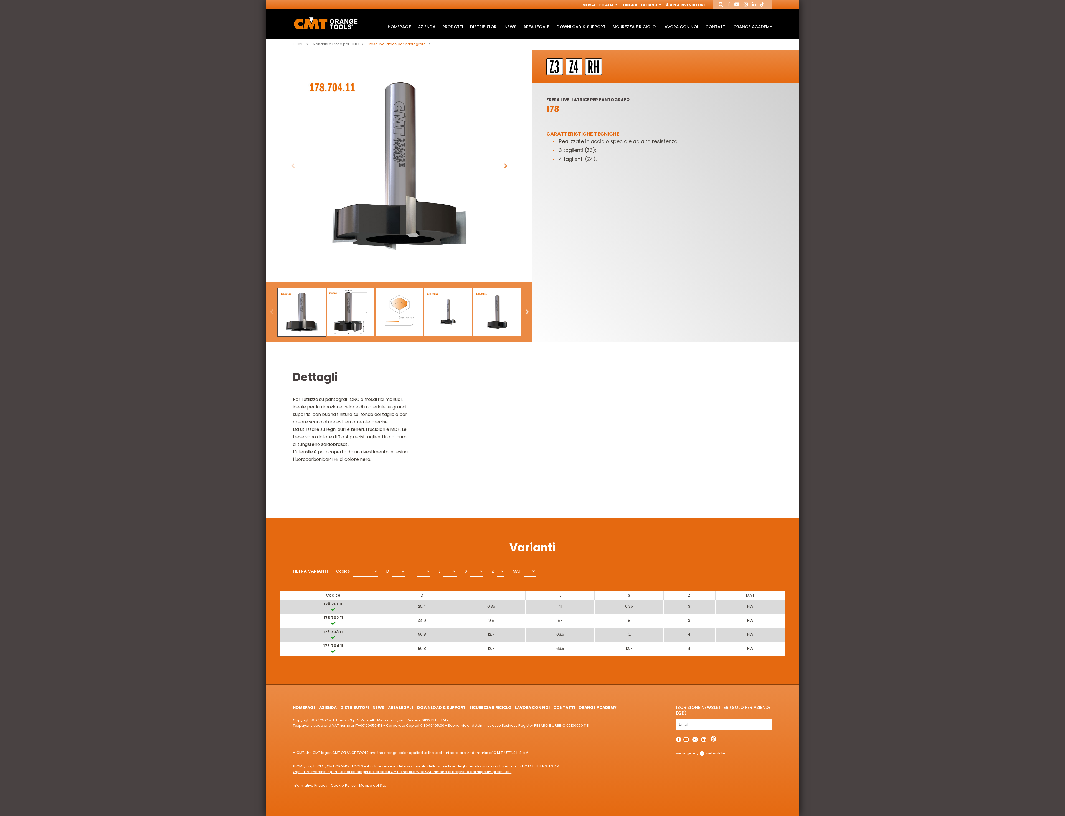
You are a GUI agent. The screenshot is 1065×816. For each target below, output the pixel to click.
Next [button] (506, 166)
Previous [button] (293, 166)
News (510, 27)
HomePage (399, 27)
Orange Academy (752, 27)
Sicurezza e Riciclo (634, 27)
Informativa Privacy (310, 785)
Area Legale (536, 27)
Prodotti (452, 27)
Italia (608, 4)
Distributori (484, 27)
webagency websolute (700, 753)
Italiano (648, 4)
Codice (343, 571)
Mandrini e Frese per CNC (335, 44)
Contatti (715, 27)
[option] (399, 166)
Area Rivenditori (686, 4)
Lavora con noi (680, 27)
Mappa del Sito (372, 785)
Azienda (426, 27)
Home (298, 44)
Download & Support (581, 27)
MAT (517, 571)
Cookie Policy (343, 785)
